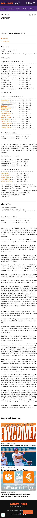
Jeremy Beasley (7, 123)
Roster (32, 8)
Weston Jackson (7, 104)
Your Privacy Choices (12, 510)
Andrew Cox (4, 109)
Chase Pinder (5, 100)
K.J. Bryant (5, 111)
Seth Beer (4, 106)
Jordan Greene (5, 115)
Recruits (12, 8)
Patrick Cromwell (6, 117)
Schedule (26, 3)
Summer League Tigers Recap (15, 470)
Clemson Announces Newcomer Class (18, 446)
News (17, 8)
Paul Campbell (5, 119)
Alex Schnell (6, 121)
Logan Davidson (6, 113)
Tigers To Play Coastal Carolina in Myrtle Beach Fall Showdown (16, 495)
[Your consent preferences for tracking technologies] (3, 515)
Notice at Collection (24, 510)
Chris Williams (6, 107)
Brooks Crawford (7, 127)
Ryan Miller (5, 125)
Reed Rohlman (5, 102)
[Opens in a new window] (30, 3)
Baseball (3, 443)
